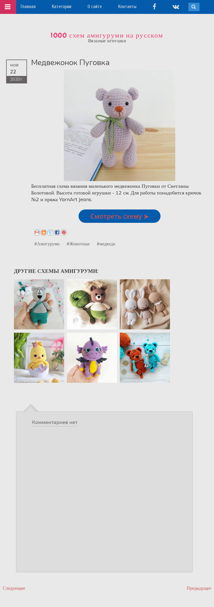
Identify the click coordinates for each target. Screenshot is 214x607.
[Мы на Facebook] (154, 6)
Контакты (127, 6)
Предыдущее (199, 588)
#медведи (106, 243)
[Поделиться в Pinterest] (64, 232)
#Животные (78, 243)
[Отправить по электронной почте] (37, 232)
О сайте (94, 6)
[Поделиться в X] (50, 232)
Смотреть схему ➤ (119, 216)
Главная (28, 6)
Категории (61, 6)
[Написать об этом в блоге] (44, 232)
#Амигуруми (47, 243)
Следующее (14, 588)
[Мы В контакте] (175, 6)
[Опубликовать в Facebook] (57, 232)
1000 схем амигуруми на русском (107, 35)
